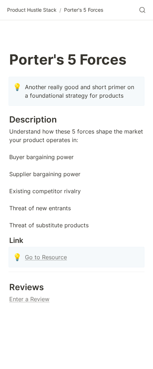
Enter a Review (29, 299)
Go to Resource (46, 257)
